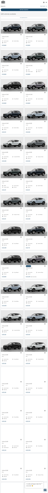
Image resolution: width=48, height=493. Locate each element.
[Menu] (46, 2)
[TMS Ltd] (3, 2)
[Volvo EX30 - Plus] (36, 287)
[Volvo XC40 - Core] (12, 27)
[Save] (21, 35)
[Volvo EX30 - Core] (36, 114)
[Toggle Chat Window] (45, 490)
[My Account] (44, 2)
